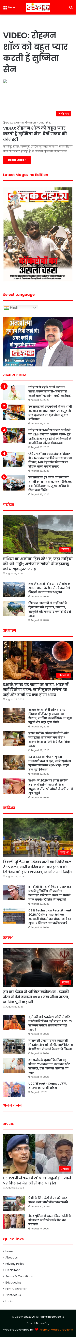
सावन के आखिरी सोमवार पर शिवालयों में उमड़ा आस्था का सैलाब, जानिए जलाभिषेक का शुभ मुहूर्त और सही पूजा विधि (50, 716)
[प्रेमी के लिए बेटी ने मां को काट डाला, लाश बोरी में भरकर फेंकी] (14, 1203)
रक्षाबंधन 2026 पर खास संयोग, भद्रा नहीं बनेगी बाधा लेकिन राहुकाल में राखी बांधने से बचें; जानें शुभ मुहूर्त (50, 786)
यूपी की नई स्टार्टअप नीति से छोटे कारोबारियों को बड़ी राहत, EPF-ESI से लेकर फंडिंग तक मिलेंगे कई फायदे (50, 1023)
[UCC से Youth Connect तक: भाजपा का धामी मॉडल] (14, 1089)
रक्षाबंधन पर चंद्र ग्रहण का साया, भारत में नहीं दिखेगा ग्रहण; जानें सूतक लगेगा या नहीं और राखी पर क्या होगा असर (36, 689)
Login (9, 1301)
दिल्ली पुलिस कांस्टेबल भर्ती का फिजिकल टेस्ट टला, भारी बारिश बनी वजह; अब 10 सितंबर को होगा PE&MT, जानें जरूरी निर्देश (37, 867)
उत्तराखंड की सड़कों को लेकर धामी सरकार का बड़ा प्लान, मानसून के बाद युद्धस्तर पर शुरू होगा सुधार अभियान (50, 413)
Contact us (13, 1295)
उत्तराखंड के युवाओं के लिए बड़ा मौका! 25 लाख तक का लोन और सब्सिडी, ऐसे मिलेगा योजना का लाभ (49, 1066)
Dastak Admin (15, 122)
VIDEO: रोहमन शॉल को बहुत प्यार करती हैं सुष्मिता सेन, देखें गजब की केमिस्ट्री (35, 133)
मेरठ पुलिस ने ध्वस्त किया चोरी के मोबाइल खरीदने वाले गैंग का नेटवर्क (49, 1220)
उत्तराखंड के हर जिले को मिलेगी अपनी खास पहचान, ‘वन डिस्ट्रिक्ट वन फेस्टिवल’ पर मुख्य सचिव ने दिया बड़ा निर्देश (50, 483)
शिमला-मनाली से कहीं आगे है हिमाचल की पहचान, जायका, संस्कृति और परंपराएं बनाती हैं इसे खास (49, 609)
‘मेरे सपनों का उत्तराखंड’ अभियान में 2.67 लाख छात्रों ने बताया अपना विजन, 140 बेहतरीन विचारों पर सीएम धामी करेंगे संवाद (50, 460)
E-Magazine (13, 1283)
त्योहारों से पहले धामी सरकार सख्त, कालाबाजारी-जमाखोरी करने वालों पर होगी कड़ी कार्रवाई (49, 391)
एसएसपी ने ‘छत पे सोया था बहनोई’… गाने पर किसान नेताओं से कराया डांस (37, 1181)
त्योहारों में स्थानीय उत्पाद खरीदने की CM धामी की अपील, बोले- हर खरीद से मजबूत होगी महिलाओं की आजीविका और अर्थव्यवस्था (50, 436)
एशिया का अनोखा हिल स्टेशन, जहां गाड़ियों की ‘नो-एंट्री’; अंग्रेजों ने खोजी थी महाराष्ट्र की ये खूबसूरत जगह (38, 563)
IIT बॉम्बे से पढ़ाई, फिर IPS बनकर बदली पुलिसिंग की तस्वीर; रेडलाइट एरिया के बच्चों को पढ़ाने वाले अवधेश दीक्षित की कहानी (49, 893)
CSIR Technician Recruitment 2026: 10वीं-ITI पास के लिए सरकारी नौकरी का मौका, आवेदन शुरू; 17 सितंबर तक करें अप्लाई (50, 916)
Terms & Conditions (19, 1276)
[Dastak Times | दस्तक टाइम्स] (38, 7)
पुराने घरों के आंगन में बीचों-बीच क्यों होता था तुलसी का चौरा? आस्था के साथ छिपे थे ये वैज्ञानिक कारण (49, 739)
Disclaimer (12, 1270)
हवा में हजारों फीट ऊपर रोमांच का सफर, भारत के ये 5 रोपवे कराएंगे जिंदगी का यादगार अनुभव (50, 588)
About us (11, 1258)
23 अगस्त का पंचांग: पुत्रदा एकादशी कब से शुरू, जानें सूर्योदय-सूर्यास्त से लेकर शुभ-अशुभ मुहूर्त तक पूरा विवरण (50, 763)
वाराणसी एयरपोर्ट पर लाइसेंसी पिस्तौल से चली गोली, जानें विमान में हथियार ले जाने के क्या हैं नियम (50, 1045)
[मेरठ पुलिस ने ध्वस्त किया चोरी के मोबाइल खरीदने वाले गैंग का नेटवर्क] (14, 1221)
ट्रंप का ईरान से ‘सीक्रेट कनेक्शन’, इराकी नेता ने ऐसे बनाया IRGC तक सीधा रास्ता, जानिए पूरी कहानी (36, 996)
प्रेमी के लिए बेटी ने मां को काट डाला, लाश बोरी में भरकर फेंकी (48, 1200)
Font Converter (16, 1289)
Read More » (17, 160)
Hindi (13, 307)
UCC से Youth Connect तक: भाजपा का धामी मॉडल (47, 1086)
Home (9, 1251)
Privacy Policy (14, 1264)
